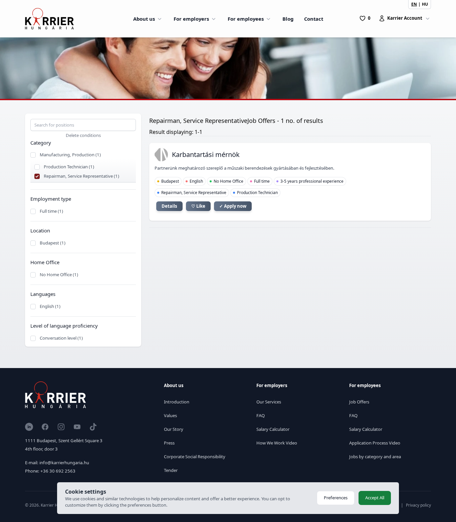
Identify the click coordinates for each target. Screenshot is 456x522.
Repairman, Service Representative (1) (81, 176)
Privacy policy (418, 505)
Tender (171, 470)
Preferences (336, 498)
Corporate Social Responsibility (194, 457)
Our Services (268, 402)
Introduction (176, 402)
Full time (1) (51, 211)
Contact (313, 18)
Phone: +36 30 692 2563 (50, 471)
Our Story (173, 429)
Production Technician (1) (69, 167)
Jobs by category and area (375, 457)
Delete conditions (83, 135)
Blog (287, 18)
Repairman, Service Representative (193, 192)
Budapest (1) (52, 243)
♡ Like (198, 206)
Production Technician (257, 192)
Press (169, 443)
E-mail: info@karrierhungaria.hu (57, 463)
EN (414, 4)
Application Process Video (374, 443)
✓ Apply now (232, 206)
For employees (246, 18)
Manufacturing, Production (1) (70, 155)
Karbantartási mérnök (206, 154)
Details (169, 206)
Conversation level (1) (61, 338)
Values (170, 415)
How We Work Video (276, 443)
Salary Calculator (272, 429)
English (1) (50, 306)
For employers (191, 18)
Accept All (374, 498)
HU (425, 4)
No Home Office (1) (59, 275)
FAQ (260, 415)
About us (144, 18)
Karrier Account (404, 18)
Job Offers (359, 402)
